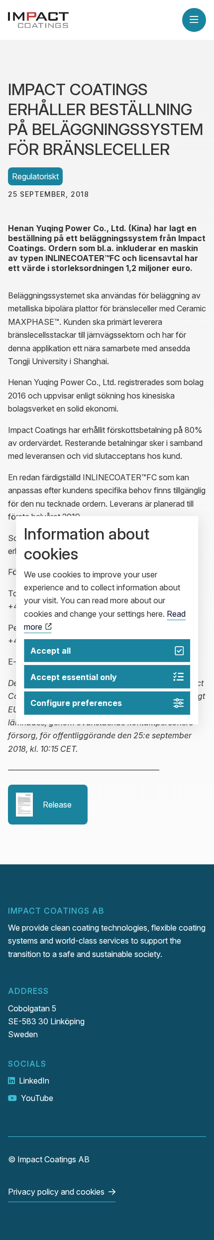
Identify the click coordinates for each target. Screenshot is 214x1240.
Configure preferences (76, 703)
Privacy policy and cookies (56, 1192)
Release (57, 805)
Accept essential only (73, 677)
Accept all (50, 651)
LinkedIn (34, 1081)
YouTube (37, 1098)
